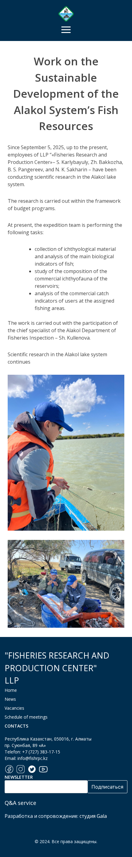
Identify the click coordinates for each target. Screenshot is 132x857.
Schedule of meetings (26, 717)
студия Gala (93, 816)
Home (11, 690)
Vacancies (14, 708)
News (10, 699)
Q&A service (20, 802)
